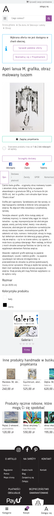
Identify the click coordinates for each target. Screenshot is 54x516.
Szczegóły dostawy (27, 159)
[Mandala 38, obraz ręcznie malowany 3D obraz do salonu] (11, 374)
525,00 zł (29, 389)
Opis (4, 177)
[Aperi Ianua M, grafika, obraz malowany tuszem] (27, 107)
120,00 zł (8, 432)
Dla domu (22, 25)
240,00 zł (8, 389)
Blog (24, 474)
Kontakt (43, 470)
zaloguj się (44, 7)
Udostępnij (10, 168)
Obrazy (8, 28)
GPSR (37, 177)
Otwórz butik (27, 470)
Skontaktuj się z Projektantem (30, 57)
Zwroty (27, 177)
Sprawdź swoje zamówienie (40, 2)
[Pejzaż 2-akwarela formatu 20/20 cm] (11, 417)
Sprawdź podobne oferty (30, 48)
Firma (27, 350)
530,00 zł (29, 432)
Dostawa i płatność (15, 177)
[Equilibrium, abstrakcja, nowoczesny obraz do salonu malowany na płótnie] (32, 374)
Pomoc (6, 474)
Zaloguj (25, 481)
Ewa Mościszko (29, 429)
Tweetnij (43, 168)
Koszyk (26, 513)
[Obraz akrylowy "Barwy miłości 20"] (32, 417)
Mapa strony (9, 478)
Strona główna (8, 25)
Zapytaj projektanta (29, 139)
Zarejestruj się (28, 478)
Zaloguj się (46, 513)
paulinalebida (7, 429)
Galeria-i (5, 385)
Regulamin (8, 470)
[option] (11, 379)
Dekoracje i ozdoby (37, 25)
